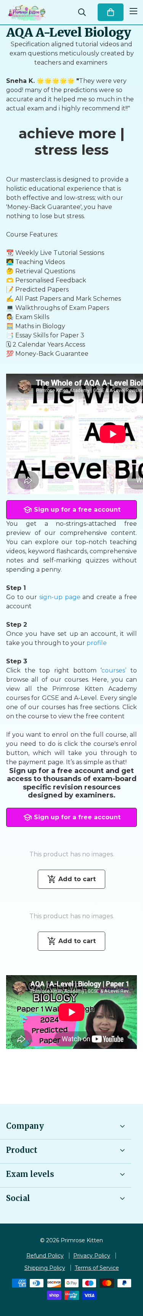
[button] (111, 12)
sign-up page (61, 597)
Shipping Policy (44, 1267)
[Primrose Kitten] (27, 12)
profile (97, 643)
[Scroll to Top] (129, 1275)
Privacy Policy (91, 1255)
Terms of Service (97, 1267)
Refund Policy (45, 1255)
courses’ (113, 670)
